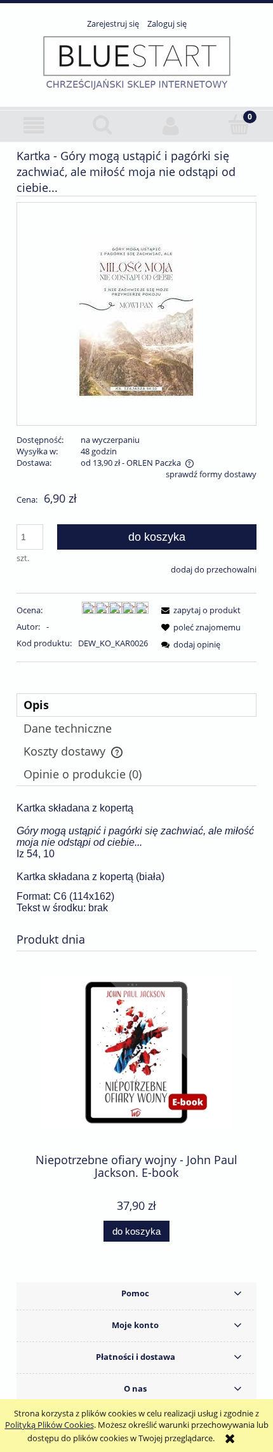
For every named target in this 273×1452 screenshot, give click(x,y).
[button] (34, 125)
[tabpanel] (136, 858)
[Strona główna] (136, 62)
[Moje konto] (170, 125)
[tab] (136, 705)
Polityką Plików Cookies (49, 1424)
